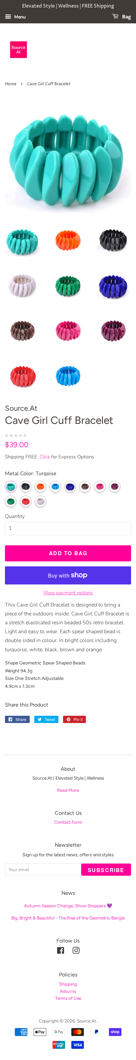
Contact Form (68, 822)
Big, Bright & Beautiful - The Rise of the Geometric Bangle (68, 917)
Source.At (86, 1021)
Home (11, 84)
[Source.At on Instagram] (76, 952)
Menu (19, 17)
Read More (68, 790)
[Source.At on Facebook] (60, 952)
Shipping (68, 984)
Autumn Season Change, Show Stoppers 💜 (68, 905)
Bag (126, 17)
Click (45, 456)
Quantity (15, 516)
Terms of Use (68, 998)
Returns (68, 991)
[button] (16, 435)
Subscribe (106, 870)
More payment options (68, 592)
